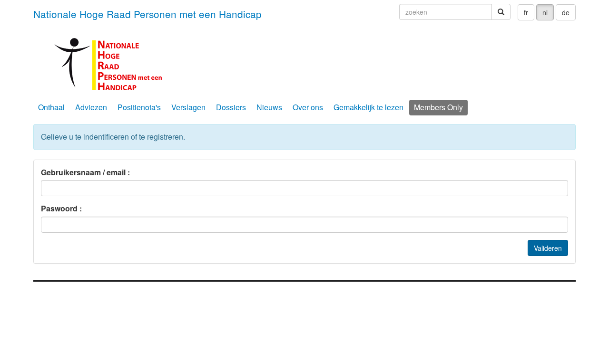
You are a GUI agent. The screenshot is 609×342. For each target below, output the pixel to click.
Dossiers (231, 107)
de (566, 12)
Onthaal (51, 107)
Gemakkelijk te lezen (368, 107)
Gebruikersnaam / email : (85, 172)
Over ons (308, 107)
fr (526, 12)
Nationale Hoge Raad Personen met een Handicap (147, 14)
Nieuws (269, 107)
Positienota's (139, 107)
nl (545, 12)
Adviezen (91, 107)
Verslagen (188, 107)
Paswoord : (61, 208)
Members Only (438, 107)
